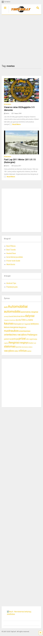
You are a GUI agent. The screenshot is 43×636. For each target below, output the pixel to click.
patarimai (7, 339)
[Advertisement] (21, 39)
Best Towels (11, 250)
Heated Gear (11, 253)
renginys (24, 342)
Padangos (32, 334)
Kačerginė (18, 324)
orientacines (24, 331)
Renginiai (7, 104)
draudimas (12, 320)
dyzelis (18, 320)
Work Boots (10, 264)
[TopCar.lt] (20, 13)
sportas (18, 347)
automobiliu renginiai (29, 312)
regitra (6, 343)
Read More (16, 124)
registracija (33, 339)
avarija (6, 316)
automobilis (12, 311)
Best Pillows (11, 246)
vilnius (23, 350)
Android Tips (11, 283)
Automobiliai (18, 307)
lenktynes (35, 324)
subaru (30, 347)
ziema (29, 351)
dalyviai (30, 316)
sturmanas (25, 347)
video (16, 351)
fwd (27, 320)
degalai (6, 320)
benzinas (17, 316)
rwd (35, 343)
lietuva (6, 327)
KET (23, 324)
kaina (31, 320)
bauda (11, 316)
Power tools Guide (13, 261)
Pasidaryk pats (12, 287)
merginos (14, 327)
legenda (27, 324)
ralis (27, 339)
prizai (22, 338)
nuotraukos (11, 330)
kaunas (8, 323)
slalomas (10, 346)
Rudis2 (31, 343)
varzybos (9, 350)
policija (15, 339)
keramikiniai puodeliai (14, 257)
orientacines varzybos (15, 334)
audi (6, 307)
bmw (23, 316)
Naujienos (22, 327)
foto (23, 320)
